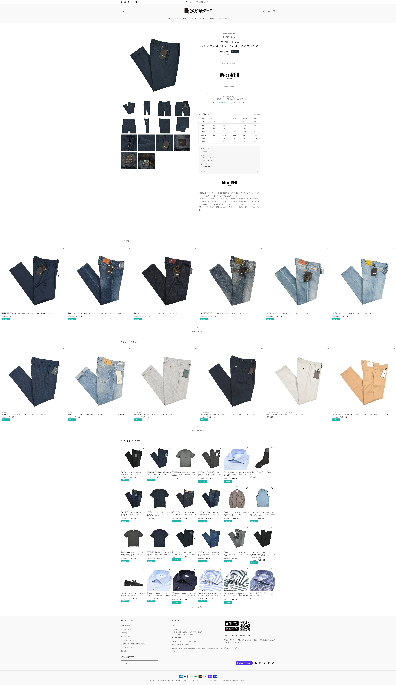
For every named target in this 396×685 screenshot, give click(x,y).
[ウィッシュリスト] (269, 11)
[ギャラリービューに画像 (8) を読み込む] (182, 125)
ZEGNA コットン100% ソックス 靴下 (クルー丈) (262, 473)
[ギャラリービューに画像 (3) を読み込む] (164, 107)
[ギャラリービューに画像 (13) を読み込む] (129, 160)
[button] (123, 11)
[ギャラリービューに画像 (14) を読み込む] (146, 160)
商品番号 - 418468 (229, 33)
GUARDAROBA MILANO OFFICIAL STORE (168, 680)
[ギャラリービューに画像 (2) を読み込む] (146, 107)
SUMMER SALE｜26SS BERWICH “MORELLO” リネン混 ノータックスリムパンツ (25, 414)
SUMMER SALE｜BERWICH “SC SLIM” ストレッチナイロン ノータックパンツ (159, 473)
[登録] (155, 662)
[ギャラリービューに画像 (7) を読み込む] (164, 125)
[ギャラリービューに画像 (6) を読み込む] (146, 125)
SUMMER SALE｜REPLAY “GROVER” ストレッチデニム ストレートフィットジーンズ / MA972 (236, 554)
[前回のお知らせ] (168, 2)
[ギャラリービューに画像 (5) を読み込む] (129, 125)
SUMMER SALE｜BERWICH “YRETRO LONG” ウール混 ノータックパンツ (155, 414)
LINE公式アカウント (179, 648)
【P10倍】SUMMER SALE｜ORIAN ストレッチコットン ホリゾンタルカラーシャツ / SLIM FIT (185, 595)
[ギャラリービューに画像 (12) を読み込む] (182, 143)
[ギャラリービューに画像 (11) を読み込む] (164, 143)
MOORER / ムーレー (229, 37)
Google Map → (177, 637)
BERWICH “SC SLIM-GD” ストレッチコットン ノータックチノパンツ (285, 414)
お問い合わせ (125, 626)
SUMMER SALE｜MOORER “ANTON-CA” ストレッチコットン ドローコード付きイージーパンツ (28, 313)
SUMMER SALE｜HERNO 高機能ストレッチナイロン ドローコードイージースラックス (184, 553)
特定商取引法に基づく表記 (230, 680)
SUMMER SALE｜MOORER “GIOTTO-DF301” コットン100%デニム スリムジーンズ (223, 313)
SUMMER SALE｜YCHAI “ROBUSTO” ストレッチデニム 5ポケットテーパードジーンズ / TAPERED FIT (96, 414)
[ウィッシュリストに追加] (64, 248)
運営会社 (124, 651)
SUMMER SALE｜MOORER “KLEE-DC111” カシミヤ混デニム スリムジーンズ (155, 313)
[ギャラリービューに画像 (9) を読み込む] (129, 143)
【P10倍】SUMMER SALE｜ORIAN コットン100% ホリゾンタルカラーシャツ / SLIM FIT (159, 594)
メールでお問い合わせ (222, 102)
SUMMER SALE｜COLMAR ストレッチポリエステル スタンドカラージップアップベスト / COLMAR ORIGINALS (262, 514)
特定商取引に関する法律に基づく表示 (133, 644)
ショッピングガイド (127, 647)
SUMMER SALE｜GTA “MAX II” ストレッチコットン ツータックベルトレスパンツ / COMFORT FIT (227, 414)
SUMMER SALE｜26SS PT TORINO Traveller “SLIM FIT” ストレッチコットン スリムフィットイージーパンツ (210, 474)
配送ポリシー (217, 680)
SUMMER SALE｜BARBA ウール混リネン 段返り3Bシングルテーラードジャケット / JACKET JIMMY (236, 514)
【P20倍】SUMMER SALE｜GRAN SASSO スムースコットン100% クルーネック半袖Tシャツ (159, 554)
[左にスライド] (193, 327)
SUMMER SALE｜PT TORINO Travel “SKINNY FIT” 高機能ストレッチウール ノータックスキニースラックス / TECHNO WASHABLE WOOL (262, 555)
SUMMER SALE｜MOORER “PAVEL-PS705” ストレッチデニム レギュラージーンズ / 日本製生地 (94, 313)
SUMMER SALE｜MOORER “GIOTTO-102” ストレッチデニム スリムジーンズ (288, 313)
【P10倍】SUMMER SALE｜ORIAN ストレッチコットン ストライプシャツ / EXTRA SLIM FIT (236, 595)
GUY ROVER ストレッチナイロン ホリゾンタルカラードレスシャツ (262, 594)
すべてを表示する (198, 331)
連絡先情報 (243, 680)
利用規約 (124, 633)
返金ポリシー (125, 636)
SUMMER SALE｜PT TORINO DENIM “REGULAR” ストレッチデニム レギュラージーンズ (210, 514)
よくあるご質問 (126, 629)
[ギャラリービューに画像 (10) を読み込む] (146, 143)
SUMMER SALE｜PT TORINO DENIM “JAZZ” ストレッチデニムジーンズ (131, 473)
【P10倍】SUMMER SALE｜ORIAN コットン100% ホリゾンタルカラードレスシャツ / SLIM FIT (236, 474)
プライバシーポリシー (128, 640)
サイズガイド (256, 114)
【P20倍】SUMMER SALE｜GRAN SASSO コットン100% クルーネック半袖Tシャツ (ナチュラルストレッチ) (133, 554)
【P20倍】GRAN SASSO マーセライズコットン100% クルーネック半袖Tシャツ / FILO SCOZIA (185, 474)
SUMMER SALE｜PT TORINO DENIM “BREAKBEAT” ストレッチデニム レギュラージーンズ (133, 514)
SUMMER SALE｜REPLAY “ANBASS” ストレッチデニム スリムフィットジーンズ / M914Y (210, 554)
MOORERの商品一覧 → (229, 87)
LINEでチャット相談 (239, 102)
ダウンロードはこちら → (232, 648)
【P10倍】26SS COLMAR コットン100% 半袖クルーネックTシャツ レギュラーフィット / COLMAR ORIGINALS (159, 514)
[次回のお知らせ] (228, 2)
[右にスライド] (202, 327)
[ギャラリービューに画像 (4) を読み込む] (182, 107)
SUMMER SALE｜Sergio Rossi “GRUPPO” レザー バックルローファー (133, 594)
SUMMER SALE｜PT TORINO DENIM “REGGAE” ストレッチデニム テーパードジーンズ (184, 514)
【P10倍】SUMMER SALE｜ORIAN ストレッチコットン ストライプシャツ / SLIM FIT (211, 594)
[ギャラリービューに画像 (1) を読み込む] (129, 107)
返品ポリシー (187, 680)
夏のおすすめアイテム (131, 440)
